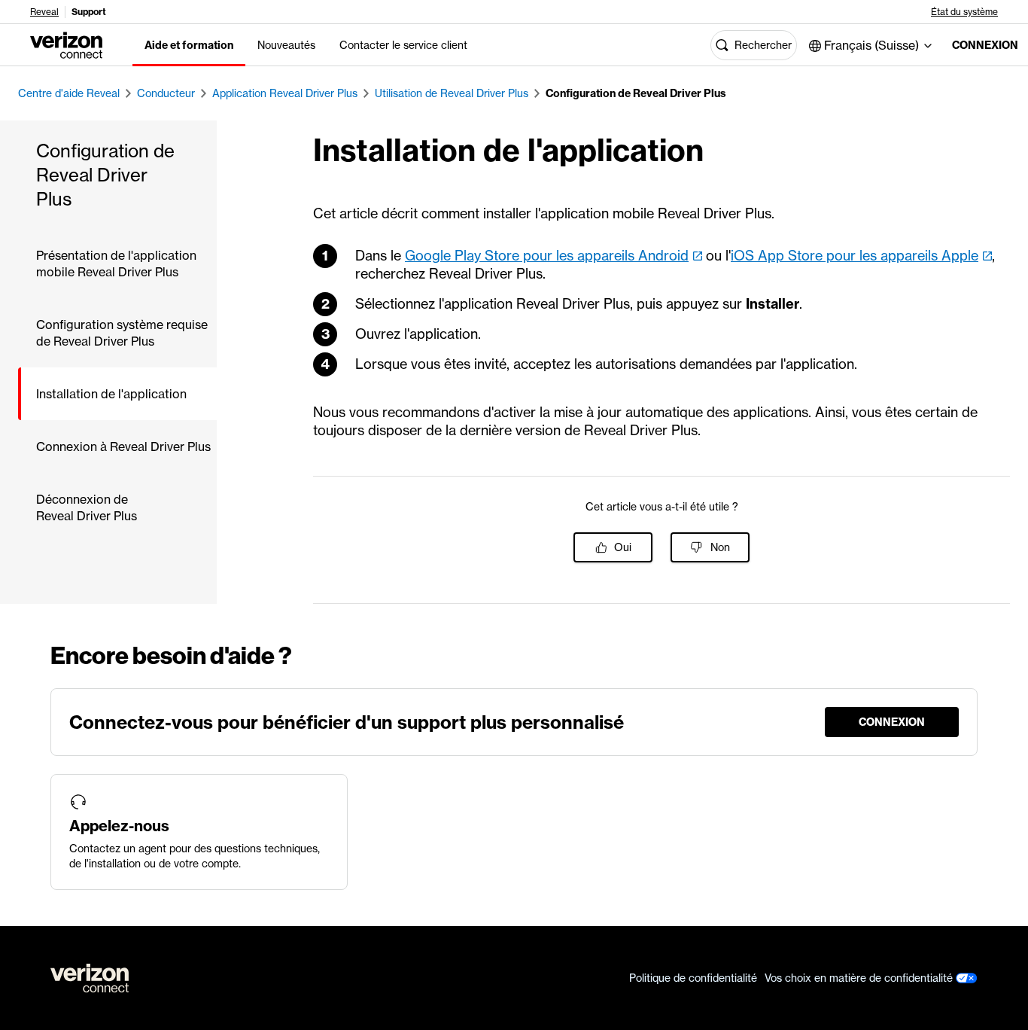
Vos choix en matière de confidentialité (860, 978)
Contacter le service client (403, 45)
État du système (964, 12)
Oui (622, 547)
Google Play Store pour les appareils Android (547, 255)
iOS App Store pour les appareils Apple (854, 255)
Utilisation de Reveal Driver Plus (451, 93)
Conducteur (166, 93)
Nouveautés (286, 45)
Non (720, 547)
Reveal (44, 12)
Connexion (978, 45)
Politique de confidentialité (693, 978)
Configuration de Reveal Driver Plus (636, 93)
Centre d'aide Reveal (69, 93)
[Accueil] (66, 43)
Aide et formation (188, 45)
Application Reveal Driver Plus (284, 93)
